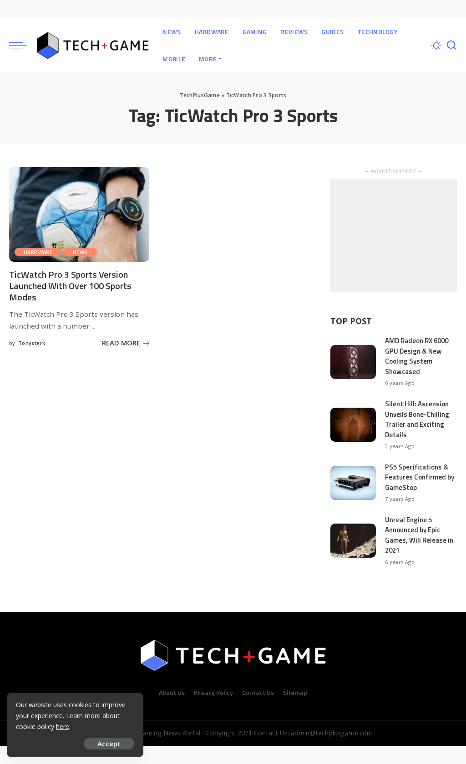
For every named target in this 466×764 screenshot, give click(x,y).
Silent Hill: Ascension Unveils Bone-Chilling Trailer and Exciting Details (417, 419)
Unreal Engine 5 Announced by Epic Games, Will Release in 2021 (419, 535)
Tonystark (31, 343)
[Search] (451, 45)
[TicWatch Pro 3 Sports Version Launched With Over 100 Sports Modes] (79, 214)
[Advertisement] (393, 235)
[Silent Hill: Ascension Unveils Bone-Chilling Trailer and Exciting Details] (353, 425)
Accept (109, 743)
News (80, 252)
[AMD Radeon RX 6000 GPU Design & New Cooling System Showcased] (353, 362)
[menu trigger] (22, 45)
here (62, 726)
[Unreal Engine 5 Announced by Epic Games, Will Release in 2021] (353, 541)
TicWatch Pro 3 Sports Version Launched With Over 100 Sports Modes (70, 285)
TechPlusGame (200, 95)
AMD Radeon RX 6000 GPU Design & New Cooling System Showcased (416, 356)
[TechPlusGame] (92, 45)
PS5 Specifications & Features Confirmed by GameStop (419, 477)
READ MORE (121, 342)
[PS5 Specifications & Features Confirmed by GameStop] (353, 483)
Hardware (38, 252)
